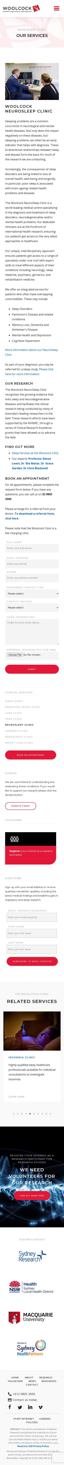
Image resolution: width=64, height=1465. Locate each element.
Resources (49, 1381)
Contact (32, 1384)
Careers (45, 1419)
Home (15, 1377)
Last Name (15, 942)
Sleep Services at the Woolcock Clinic (35, 453)
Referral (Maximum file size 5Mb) (31, 649)
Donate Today (20, 806)
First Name (16, 926)
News (32, 1381)
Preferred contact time (25, 587)
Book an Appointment (30, 755)
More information (21, 617)
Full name (14, 542)
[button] (14, 1113)
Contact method (19, 601)
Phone (11, 572)
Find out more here (32, 1195)
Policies (32, 1422)
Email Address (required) (27, 910)
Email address (18, 558)
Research (45, 1377)
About (29, 1377)
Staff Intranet (23, 1419)
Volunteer (15, 1381)
